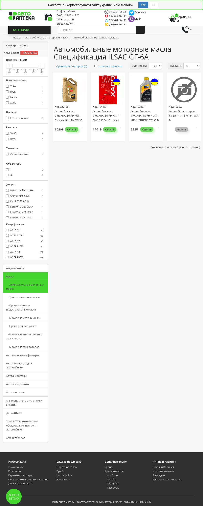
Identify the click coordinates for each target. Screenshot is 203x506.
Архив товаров (15, 438)
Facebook (112, 487)
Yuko (26, 86)
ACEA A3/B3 (26, 257)
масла (119, 502)
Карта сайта (64, 475)
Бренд (108, 467)
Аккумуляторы (15, 268)
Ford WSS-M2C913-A (26, 206)
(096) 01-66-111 (117, 20)
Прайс (60, 471)
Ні (154, 5)
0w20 (26, 139)
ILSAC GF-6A (30, 53)
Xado (26, 102)
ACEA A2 (26, 241)
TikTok (110, 479)
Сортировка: (139, 65)
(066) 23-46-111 (117, 16)
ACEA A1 (26, 230)
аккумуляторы (105, 502)
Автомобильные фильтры (22, 355)
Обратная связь (66, 467)
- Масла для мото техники (23, 318)
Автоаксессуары (16, 376)
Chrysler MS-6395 (26, 195)
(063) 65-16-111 (117, 24)
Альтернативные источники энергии (24, 402)
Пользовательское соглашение (28, 479)
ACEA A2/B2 (26, 246)
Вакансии (62, 479)
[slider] (9, 65)
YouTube (112, 475)
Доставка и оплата (20, 483)
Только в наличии (110, 66)
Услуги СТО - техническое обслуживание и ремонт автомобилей (22, 425)
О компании (16, 467)
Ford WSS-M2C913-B (26, 212)
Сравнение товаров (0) (71, 66)
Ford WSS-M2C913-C (26, 217)
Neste (26, 97)
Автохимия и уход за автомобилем (19, 365)
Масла (10, 276)
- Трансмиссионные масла (23, 297)
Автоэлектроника (17, 384)
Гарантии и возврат (21, 475)
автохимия (131, 502)
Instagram (112, 483)
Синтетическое (26, 154)
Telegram (140, 12)
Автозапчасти (15, 392)
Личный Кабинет (163, 467)
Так (143, 5)
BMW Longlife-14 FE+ (26, 190)
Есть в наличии (26, 118)
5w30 (26, 133)
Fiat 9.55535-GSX (26, 201)
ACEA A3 (26, 252)
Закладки (159, 475)
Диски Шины (14, 413)
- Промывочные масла (21, 326)
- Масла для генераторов (22, 347)
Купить (72, 129)
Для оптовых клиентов (167, 479)
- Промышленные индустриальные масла (21, 307)
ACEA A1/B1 (26, 235)
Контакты (14, 471)
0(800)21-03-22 (117, 11)
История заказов (163, 471)
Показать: (175, 65)
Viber (138, 18)
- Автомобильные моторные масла (25, 287)
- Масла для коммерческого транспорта (24, 336)
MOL (26, 91)
